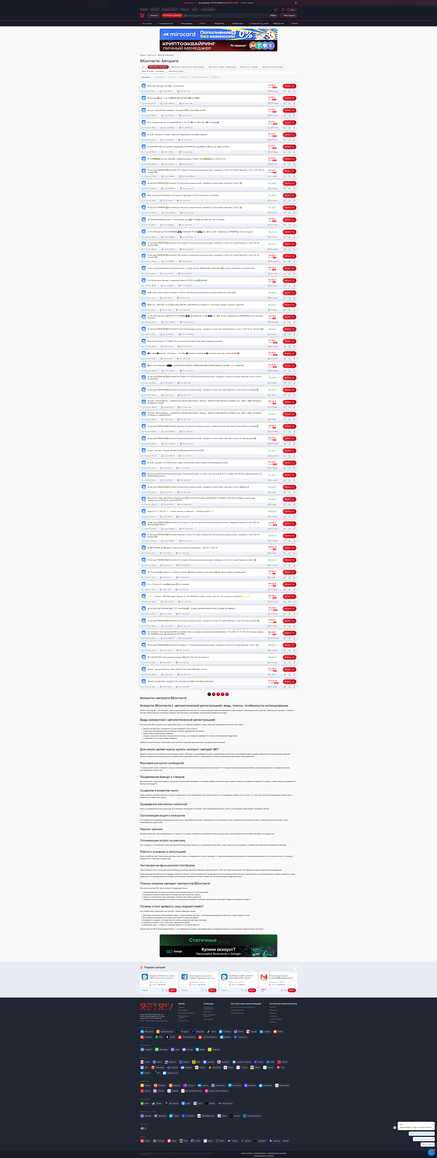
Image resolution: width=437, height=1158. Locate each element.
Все (143, 67)
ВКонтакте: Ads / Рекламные (153, 71)
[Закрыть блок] (296, 3)
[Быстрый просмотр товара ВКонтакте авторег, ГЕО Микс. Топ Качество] (284, 91)
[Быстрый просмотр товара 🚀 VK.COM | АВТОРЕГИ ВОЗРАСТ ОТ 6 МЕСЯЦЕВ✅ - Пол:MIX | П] (284, 614)
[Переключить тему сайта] (277, 10)
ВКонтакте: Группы (176, 71)
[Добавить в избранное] (289, 91)
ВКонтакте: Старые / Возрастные (222, 67)
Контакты (154, 10)
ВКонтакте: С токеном (249, 67)
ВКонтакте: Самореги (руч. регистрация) (188, 67)
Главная (144, 10)
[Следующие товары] (295, 967)
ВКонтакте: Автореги (158, 67)
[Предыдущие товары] (289, 967)
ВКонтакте (152, 55)
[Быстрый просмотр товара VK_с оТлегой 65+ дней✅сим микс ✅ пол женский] (284, 589)
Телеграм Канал (208, 10)
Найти (273, 16)
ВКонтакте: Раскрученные (273, 67)
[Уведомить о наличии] (294, 91)
